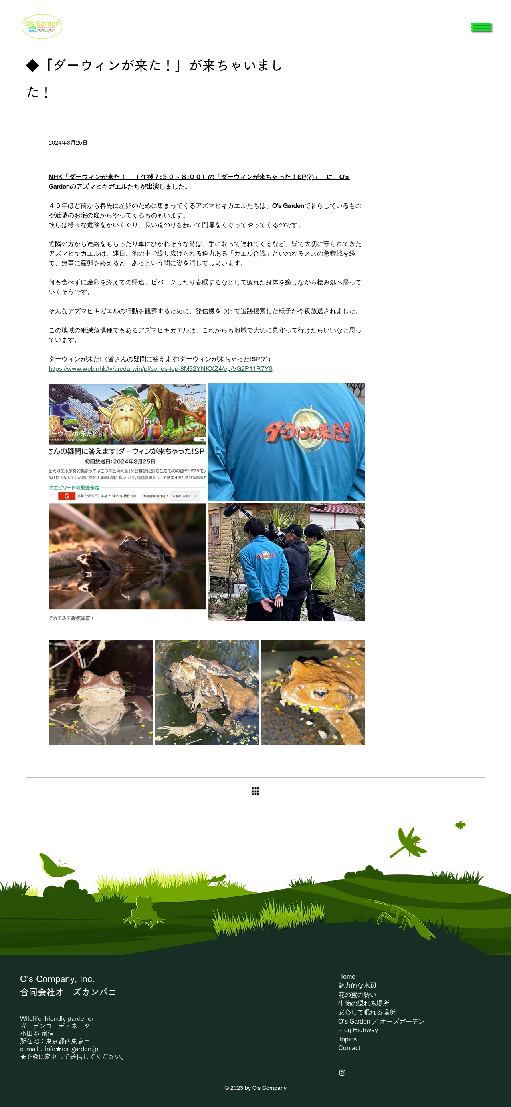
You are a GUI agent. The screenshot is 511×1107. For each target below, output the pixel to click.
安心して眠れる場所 (367, 1012)
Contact (349, 1048)
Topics (347, 1039)
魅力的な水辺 (357, 985)
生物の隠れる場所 (363, 1003)
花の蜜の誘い (357, 994)
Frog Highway (358, 1030)
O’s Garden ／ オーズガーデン (381, 1021)
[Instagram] (342, 1073)
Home (346, 976)
